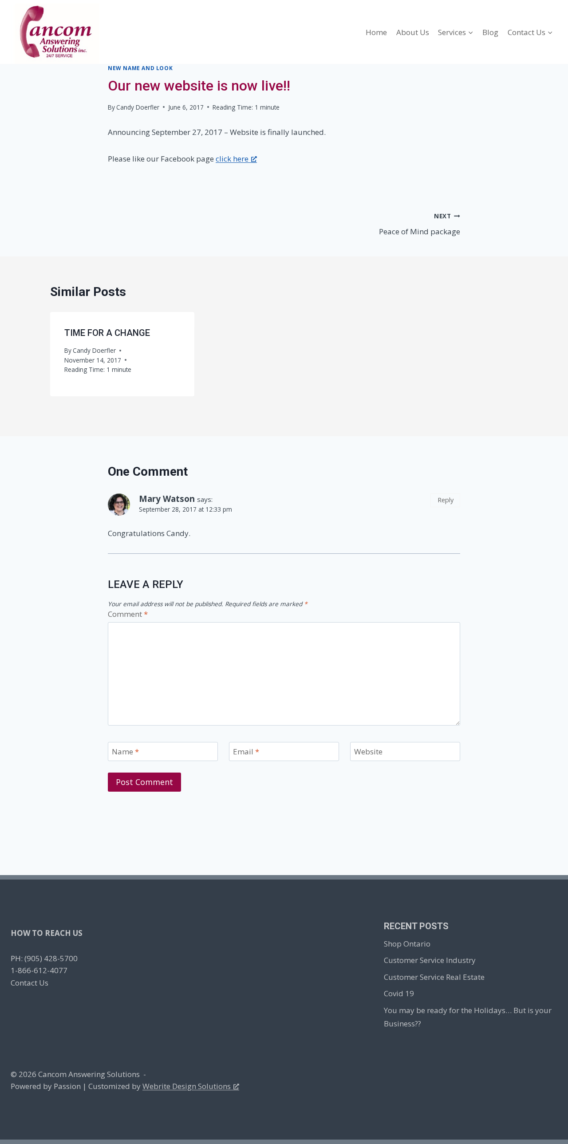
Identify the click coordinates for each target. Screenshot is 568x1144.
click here (232, 159)
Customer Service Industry (430, 960)
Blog (490, 32)
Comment (128, 614)
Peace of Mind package (419, 224)
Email (246, 752)
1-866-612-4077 (39, 970)
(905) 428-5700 (51, 958)
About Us (412, 32)
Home (376, 32)
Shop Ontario (407, 944)
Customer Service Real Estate (434, 977)
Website (368, 752)
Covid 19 (399, 993)
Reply (446, 500)
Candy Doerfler (137, 107)
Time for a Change (107, 332)
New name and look (140, 67)
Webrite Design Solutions (186, 1086)
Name (125, 752)
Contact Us (29, 983)
